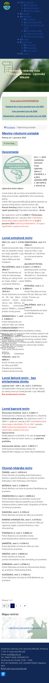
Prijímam (6, 353)
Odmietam (19, 353)
